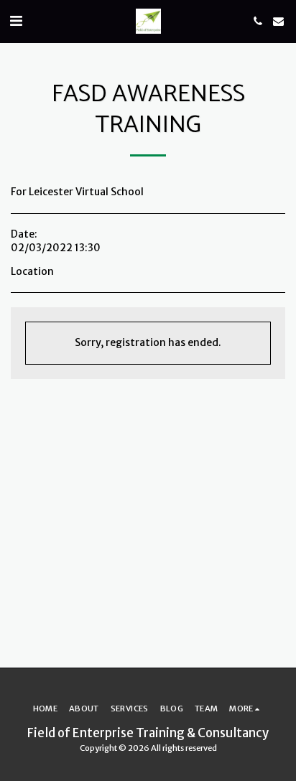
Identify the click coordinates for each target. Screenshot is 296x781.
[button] (16, 20)
